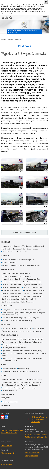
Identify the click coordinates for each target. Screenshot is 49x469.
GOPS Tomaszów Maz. (10, 385)
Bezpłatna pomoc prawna (33, 379)
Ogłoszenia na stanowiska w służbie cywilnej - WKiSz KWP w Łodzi (24, 355)
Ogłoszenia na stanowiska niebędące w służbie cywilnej (22, 351)
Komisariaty (6, 249)
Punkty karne (7, 310)
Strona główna (6, 39)
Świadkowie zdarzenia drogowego (14, 318)
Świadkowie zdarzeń (9, 331)
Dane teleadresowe (9, 368)
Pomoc (3, 375)
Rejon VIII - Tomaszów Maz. (34, 290)
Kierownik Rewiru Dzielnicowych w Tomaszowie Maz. (21, 279)
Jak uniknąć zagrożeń (26, 260)
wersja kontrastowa (6, 464)
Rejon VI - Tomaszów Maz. (32, 288)
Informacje (17, 39)
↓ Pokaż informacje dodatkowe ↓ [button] (25, 232)
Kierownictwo (7, 246)
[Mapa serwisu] (6, 17)
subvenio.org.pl (31, 388)
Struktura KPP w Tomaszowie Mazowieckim (29, 246)
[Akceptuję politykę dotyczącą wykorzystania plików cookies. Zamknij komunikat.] (46, 2)
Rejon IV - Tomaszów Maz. (33, 285)
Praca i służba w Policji (9, 335)
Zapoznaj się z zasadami (32, 452)
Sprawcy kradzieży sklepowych (30, 331)
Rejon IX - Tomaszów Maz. (11, 293)
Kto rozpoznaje (38, 328)
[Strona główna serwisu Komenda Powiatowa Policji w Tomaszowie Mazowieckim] (3, 17)
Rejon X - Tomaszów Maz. (33, 293)
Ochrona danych (7, 394)
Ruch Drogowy (6, 306)
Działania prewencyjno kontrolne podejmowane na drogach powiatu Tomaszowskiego (23, 314)
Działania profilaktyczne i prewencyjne (27, 310)
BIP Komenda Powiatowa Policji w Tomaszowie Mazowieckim (39, 419)
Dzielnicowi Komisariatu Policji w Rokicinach (18, 302)
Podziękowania (22, 252)
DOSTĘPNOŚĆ (5, 398)
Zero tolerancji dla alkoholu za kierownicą (17, 320)
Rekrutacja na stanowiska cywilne (14, 348)
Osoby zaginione (25, 328)
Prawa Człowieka (8, 252)
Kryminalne (5, 324)
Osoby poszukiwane (9, 328)
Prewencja (5, 255)
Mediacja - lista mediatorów (12, 379)
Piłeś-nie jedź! (34, 318)
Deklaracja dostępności (10, 402)
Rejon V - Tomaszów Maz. (11, 288)
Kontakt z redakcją (6, 445)
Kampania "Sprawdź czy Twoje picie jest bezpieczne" (21, 265)
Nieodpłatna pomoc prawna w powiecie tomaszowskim (21, 382)
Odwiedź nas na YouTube (2, 417)
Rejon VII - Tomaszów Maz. (12, 290)
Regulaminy (5, 405)
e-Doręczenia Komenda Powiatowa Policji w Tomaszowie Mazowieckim (36, 436)
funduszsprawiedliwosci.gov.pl (13, 388)
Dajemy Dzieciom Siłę (10, 391)
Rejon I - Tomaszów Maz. (11, 282)
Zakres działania (19, 249)
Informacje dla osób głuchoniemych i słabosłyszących (21, 371)
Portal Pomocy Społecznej (30, 385)
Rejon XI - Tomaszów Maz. (11, 296)
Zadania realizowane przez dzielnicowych (17, 276)
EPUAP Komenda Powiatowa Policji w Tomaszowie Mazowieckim (12, 431)
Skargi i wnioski (32, 249)
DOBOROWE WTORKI (36, 339)
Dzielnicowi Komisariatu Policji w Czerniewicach (19, 299)
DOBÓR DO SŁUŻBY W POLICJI (14, 339)
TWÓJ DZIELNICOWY (7, 269)
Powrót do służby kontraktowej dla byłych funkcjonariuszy (22, 342)
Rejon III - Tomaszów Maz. (11, 285)
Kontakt (4, 364)
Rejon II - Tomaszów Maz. (32, 282)
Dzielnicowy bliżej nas (10, 273)
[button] (45, 18)
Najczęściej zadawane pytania (13, 345)
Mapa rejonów (25, 273)
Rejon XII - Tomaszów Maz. (33, 296)
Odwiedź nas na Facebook (6, 417)
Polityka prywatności (31, 455)
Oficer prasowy (23, 368)
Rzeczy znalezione (8, 262)
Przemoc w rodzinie (9, 260)
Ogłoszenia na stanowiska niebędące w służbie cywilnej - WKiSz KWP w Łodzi (22, 360)
